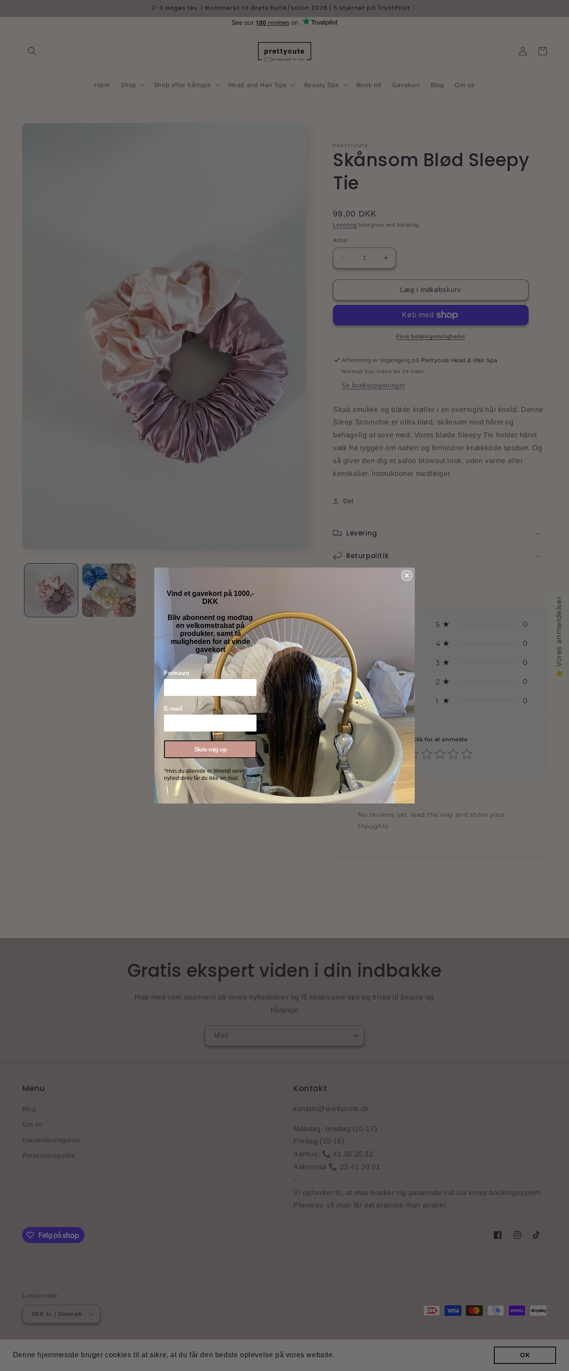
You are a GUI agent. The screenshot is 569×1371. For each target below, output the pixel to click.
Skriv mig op (210, 749)
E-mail (173, 708)
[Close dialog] (406, 575)
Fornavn (176, 672)
